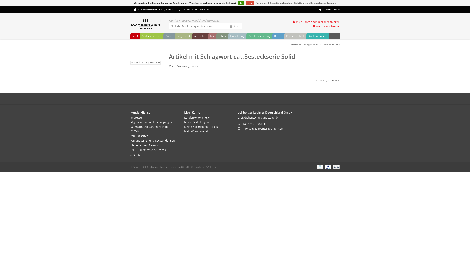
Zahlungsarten (139, 136)
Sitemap (135, 154)
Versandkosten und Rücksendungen (152, 140)
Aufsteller (200, 36)
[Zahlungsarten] (320, 166)
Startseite (296, 44)
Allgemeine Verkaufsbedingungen (151, 122)
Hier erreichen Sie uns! (144, 145)
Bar (212, 36)
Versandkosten (334, 80)
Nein (250, 3)
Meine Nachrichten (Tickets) (201, 126)
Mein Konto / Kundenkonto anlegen (317, 22)
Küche (278, 36)
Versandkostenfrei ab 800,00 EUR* (155, 9)
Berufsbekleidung (259, 36)
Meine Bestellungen (196, 122)
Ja (241, 3)
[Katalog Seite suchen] (229, 26)
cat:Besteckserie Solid (328, 44)
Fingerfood (183, 36)
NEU (135, 36)
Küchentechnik (295, 36)
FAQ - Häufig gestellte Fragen (148, 150)
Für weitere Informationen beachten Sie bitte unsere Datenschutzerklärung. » (296, 3)
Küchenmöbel (317, 36)
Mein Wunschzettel (327, 26)
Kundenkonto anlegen (197, 117)
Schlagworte (309, 44)
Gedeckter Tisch (151, 36)
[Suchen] (171, 26)
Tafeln (222, 36)
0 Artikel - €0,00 (331, 9)
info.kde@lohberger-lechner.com (263, 128)
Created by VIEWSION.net (204, 167)
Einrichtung (237, 36)
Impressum (137, 117)
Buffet (169, 36)
